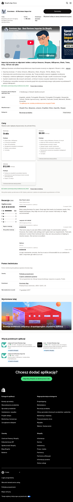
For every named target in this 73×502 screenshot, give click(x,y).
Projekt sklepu (6, 415)
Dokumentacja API (8, 442)
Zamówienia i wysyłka (9, 412)
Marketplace (41, 405)
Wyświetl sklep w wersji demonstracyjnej (57, 16)
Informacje (40, 438)
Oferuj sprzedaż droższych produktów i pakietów (54, 412)
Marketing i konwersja (9, 419)
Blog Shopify (6, 449)
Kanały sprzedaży (7, 401)
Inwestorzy (41, 445)
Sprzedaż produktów (9, 408)
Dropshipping (41, 401)
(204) (28, 18)
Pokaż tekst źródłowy (36, 86)
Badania (4, 452)
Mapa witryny (6, 492)
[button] (19, 347)
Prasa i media (41, 449)
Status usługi (41, 463)
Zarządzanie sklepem (9, 422)
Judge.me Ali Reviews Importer (16, 354)
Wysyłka (40, 422)
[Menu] (70, 3)
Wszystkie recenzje (8, 230)
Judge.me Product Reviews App (17, 343)
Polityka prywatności (26, 274)
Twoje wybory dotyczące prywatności (14, 496)
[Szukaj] (67, 3)
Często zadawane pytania (28, 276)
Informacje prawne (43, 459)
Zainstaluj (57, 11)
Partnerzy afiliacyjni (44, 456)
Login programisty (8, 478)
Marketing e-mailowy (44, 415)
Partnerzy (40, 452)
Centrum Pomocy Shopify (10, 438)
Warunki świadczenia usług (11, 482)
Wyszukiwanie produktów (10, 405)
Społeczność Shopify (9, 445)
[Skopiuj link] (31, 200)
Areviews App (24, 283)
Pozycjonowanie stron (44, 419)
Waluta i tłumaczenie (44, 426)
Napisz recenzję (7, 226)
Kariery (39, 442)
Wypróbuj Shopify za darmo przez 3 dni (36, 379)
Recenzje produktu (25, 112)
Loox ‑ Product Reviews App (51, 343)
